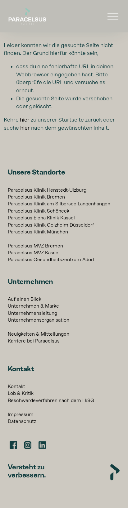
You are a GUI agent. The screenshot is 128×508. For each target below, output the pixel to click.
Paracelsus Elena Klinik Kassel (41, 218)
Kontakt (16, 386)
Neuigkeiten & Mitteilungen (38, 334)
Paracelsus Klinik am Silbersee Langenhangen (59, 204)
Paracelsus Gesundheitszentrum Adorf (51, 259)
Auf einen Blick (24, 299)
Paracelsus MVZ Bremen (35, 246)
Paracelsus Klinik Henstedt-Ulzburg (47, 190)
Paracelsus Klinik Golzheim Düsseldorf (51, 225)
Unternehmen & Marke (33, 306)
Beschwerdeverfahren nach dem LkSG (51, 400)
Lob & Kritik (21, 393)
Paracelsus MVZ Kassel (34, 253)
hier (25, 120)
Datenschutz (22, 421)
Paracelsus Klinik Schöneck (38, 211)
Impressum (21, 414)
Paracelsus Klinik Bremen (36, 197)
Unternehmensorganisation (38, 320)
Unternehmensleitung (32, 313)
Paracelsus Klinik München (38, 232)
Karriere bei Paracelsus (34, 341)
